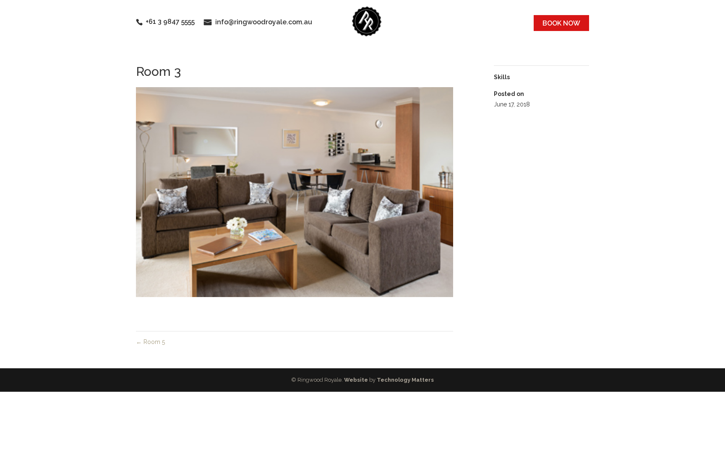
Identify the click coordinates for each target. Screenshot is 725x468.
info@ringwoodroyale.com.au (263, 22)
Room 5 (150, 342)
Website (356, 380)
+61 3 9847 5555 (170, 22)
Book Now (561, 23)
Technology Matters (405, 380)
